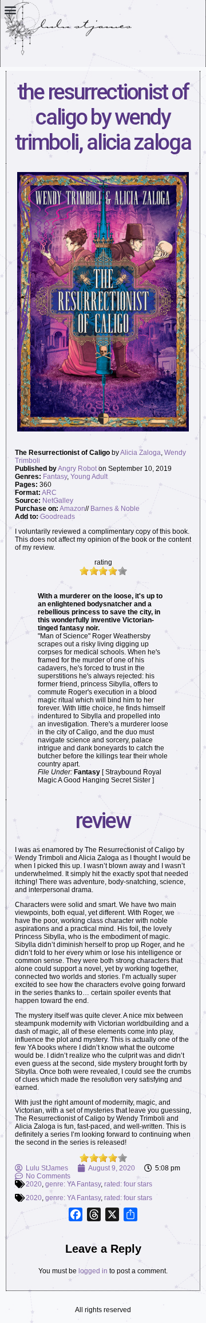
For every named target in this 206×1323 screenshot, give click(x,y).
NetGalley (57, 501)
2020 (34, 1184)
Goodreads (57, 517)
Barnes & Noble (115, 509)
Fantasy (55, 477)
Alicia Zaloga (140, 453)
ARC (49, 493)
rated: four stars (128, 1184)
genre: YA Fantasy (73, 1184)
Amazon (72, 509)
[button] (10, 9)
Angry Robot (77, 469)
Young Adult (89, 477)
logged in (93, 1271)
